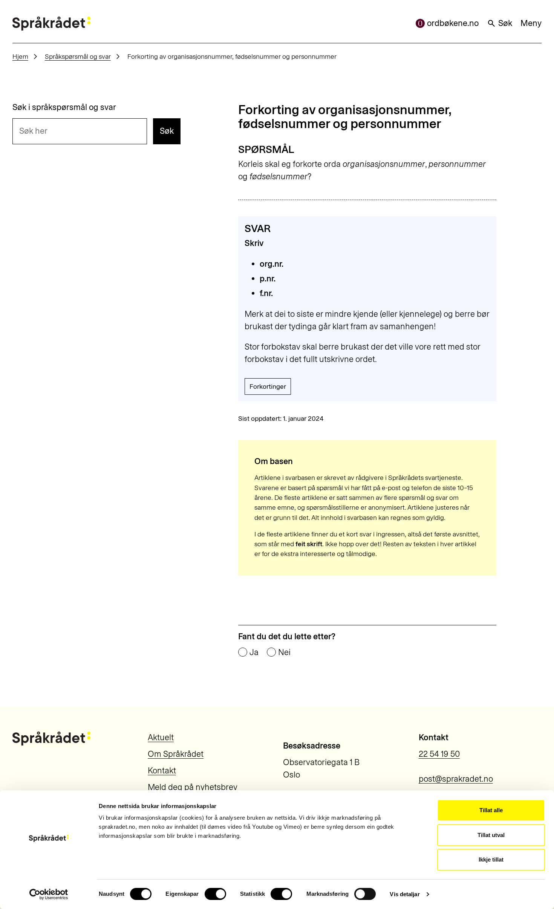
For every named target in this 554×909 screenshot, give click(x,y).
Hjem (20, 56)
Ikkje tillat (491, 859)
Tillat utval (491, 835)
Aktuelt (161, 737)
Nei (284, 652)
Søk (505, 23)
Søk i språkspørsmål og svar (64, 107)
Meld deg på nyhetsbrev (192, 787)
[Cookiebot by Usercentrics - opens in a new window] (49, 894)
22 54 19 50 (439, 754)
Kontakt (162, 770)
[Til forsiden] (51, 24)
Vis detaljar (404, 894)
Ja (254, 652)
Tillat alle (491, 810)
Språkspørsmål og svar (78, 56)
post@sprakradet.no (456, 779)
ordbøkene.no (453, 23)
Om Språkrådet (176, 754)
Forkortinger (267, 386)
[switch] (215, 894)
